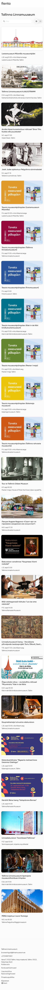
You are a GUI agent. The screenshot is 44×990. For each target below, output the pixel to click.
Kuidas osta (5, 964)
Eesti (5, 983)
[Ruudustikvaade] (36, 21)
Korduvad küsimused (8, 968)
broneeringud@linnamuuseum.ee (13, 952)
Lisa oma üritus (6, 971)
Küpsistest (5, 981)
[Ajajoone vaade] (40, 21)
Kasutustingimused (8, 974)
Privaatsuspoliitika (7, 977)
